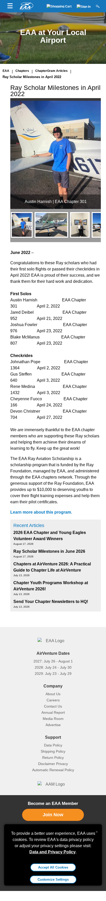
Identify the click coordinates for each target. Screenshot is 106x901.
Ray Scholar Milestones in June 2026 (49, 551)
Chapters (22, 71)
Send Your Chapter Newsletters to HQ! (50, 601)
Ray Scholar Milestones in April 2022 (32, 77)
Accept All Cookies (53, 867)
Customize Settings (53, 879)
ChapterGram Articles (51, 71)
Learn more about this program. (41, 512)
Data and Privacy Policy (52, 852)
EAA (6, 71)
